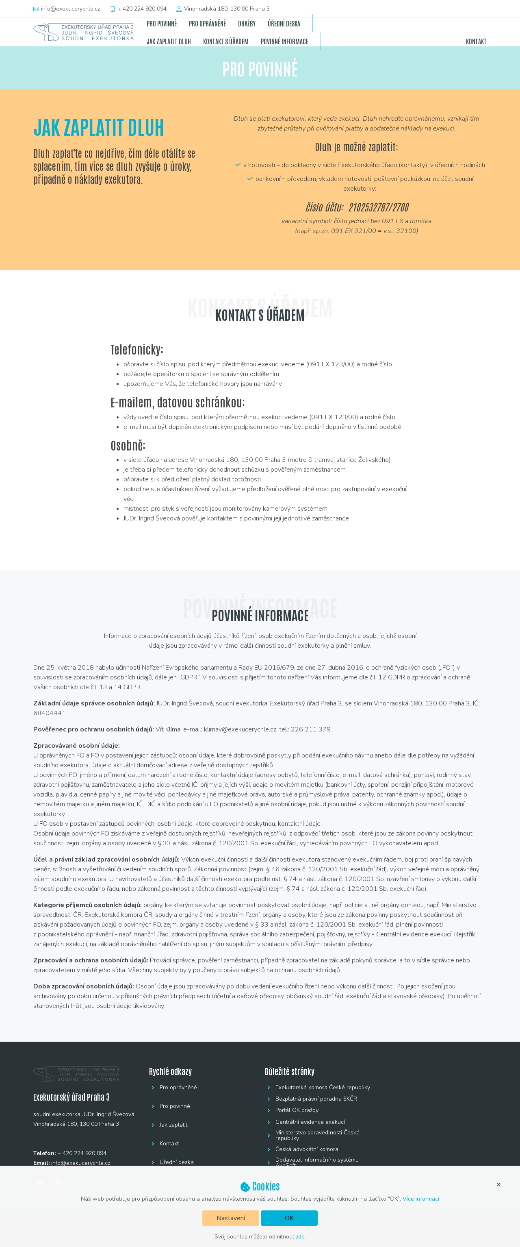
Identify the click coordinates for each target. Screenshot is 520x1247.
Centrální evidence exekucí (310, 1122)
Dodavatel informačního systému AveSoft (317, 1163)
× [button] (498, 1184)
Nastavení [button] (231, 1218)
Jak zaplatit (173, 1125)
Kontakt (169, 1144)
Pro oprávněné (178, 1087)
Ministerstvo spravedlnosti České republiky (317, 1135)
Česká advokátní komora (306, 1149)
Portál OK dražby (296, 1110)
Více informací (421, 1199)
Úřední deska (177, 1162)
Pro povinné (175, 1106)
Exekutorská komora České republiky (322, 1087)
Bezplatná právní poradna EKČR (316, 1099)
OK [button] (289, 1218)
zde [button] (300, 1236)
